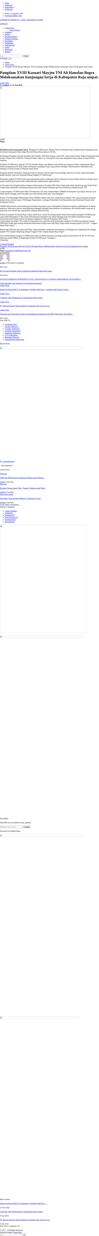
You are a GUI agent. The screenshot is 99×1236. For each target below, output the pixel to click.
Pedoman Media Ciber (13, 16)
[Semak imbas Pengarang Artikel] (5, 261)
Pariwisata (9, 50)
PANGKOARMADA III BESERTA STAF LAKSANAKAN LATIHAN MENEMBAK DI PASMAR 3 (40, 279)
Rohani (7, 52)
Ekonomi (10, 522)
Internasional (10, 45)
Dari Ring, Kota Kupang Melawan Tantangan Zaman (20, 498)
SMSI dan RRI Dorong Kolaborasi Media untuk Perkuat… (22, 478)
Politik (7, 34)
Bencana (3, 484)
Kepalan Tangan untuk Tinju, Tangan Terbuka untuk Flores (22, 488)
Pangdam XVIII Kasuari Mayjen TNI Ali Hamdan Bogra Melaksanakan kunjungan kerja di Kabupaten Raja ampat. (44, 246)
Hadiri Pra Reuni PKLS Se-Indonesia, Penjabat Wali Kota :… (23, 1203)
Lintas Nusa (9, 28)
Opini (7, 47)
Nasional (8, 32)
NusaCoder (17, 1232)
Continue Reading (7, 244)
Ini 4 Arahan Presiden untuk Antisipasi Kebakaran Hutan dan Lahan (26, 271)
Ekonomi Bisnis (11, 37)
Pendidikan (9, 43)
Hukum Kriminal (11, 39)
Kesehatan (9, 41)
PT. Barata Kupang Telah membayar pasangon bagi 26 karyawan (25, 1220)
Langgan (27, 827)
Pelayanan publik (6, 494)
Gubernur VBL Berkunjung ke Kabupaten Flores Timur (21, 1212)
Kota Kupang (15, 30)
